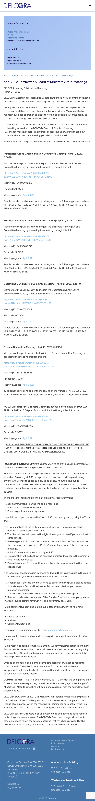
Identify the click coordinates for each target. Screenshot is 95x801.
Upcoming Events (15, 37)
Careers (55, 746)
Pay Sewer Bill (13, 57)
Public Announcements (18, 31)
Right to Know (14, 60)
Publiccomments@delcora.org (58, 630)
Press (10, 34)
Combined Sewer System (19, 63)
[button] (90, 5)
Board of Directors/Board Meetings (24, 40)
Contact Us (13, 783)
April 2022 (28, 195)
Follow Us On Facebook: (20, 748)
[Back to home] (17, 5)
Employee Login (58, 749)
